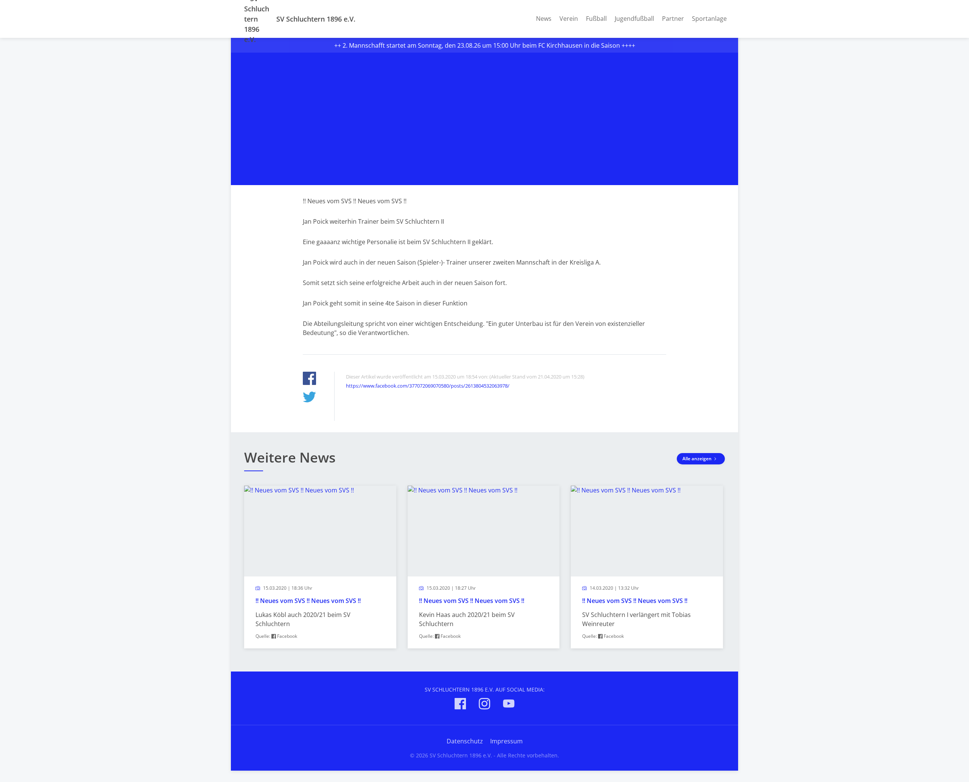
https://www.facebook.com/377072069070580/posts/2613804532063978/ (427, 385)
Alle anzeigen (697, 458)
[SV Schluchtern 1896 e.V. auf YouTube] (508, 705)
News (543, 18)
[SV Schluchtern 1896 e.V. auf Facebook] (460, 705)
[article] (320, 567)
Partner (673, 18)
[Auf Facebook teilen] (309, 379)
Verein (568, 18)
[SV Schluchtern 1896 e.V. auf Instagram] (484, 705)
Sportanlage (709, 18)
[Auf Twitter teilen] (309, 398)
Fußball (596, 18)
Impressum (506, 741)
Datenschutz (465, 741)
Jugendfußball (634, 18)
